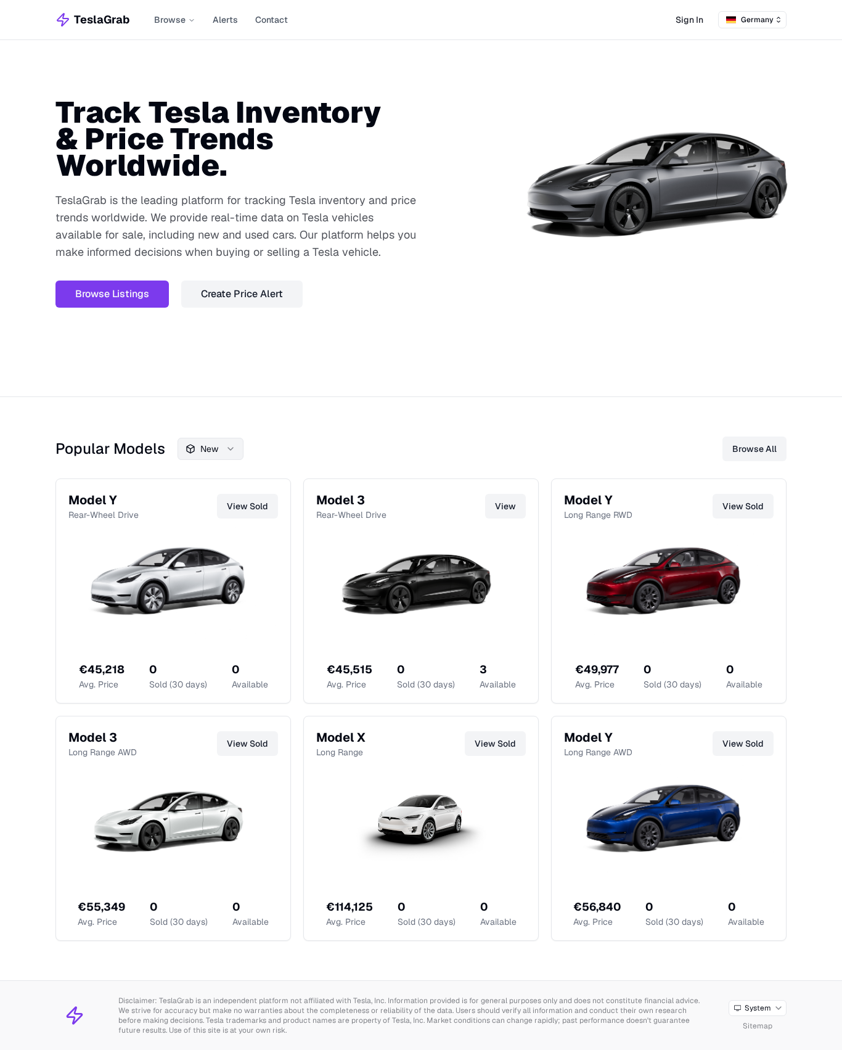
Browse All (754, 448)
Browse (170, 19)
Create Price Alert (242, 293)
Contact (271, 19)
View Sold (247, 506)
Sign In (689, 19)
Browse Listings (112, 293)
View (505, 506)
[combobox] (752, 19)
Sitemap (757, 1026)
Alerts (225, 19)
